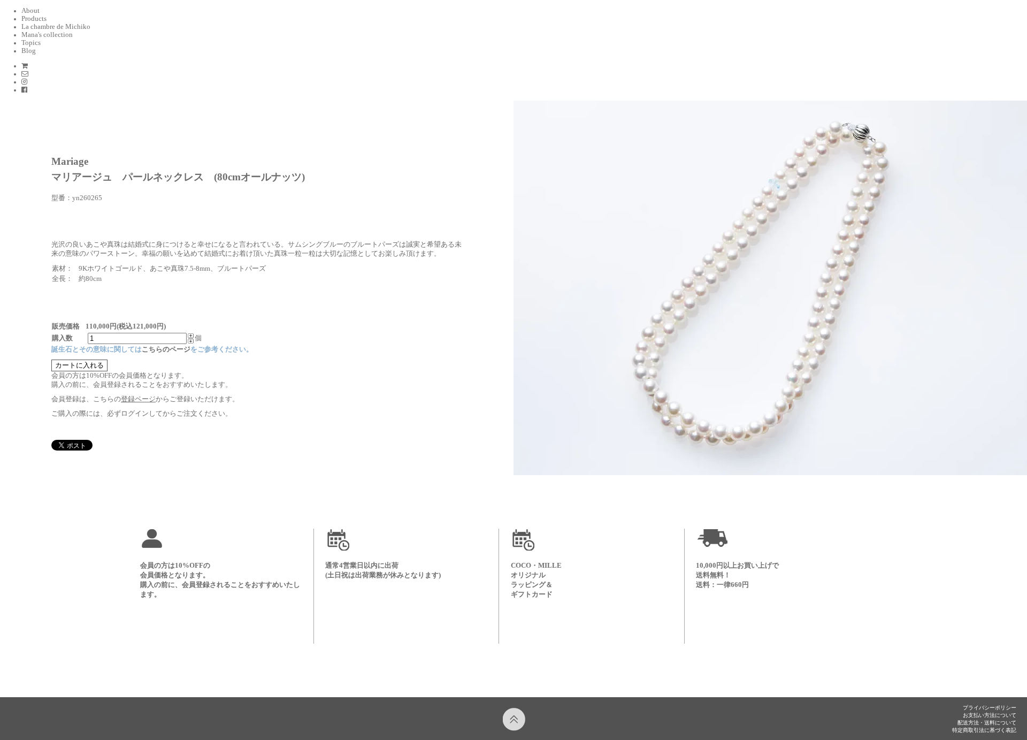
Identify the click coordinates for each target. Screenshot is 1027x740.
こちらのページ (166, 349)
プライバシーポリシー (989, 708)
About (30, 10)
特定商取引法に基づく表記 (984, 730)
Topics (31, 43)
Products (34, 18)
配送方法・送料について (986, 723)
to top (515, 720)
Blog (28, 51)
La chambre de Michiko (55, 26)
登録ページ (138, 399)
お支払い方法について (989, 715)
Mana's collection (47, 35)
